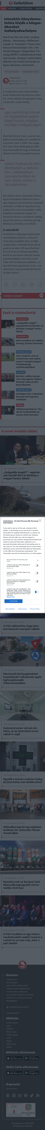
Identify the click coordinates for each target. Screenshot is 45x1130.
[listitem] (22, 560)
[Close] (41, 521)
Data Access (22, 609)
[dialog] (22, 565)
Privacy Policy (35, 609)
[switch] (36, 565)
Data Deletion (10, 609)
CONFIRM (14, 601)
